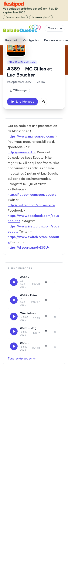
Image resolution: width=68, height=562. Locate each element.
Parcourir (11, 40)
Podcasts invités (15, 17)
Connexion (55, 28)
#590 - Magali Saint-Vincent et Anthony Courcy (30, 328)
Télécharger (20, 90)
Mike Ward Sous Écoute (22, 62)
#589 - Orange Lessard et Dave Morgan (29, 343)
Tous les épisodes (20, 358)
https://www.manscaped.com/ (31, 136)
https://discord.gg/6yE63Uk (28, 247)
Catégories (31, 40)
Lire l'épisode (25, 101)
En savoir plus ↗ (41, 17)
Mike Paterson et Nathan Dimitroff (29, 313)
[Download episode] (55, 282)
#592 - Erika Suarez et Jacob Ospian (29, 295)
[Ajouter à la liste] (46, 282)
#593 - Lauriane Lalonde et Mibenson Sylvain (27, 277)
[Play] (14, 282)
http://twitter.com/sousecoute (31, 205)
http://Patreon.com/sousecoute (32, 194)
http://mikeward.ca (22, 152)
